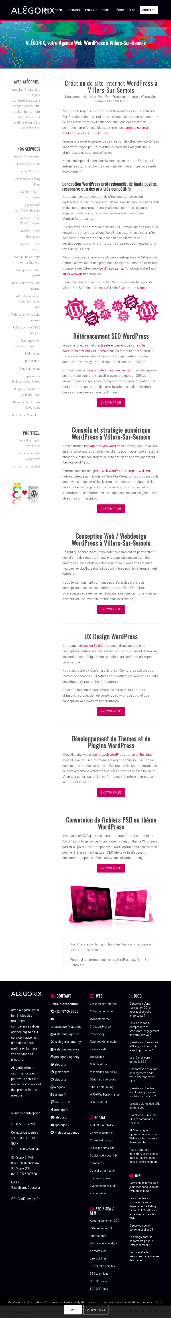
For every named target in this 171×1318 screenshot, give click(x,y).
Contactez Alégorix (134, 288)
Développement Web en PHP (27, 272)
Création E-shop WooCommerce (29, 220)
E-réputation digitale (103, 1266)
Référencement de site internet (26, 317)
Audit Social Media (101, 1125)
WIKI (138, 1175)
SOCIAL (100, 1117)
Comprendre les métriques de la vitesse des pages (144, 1256)
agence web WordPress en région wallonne (121, 471)
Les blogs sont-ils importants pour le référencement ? (141, 1241)
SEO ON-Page (98, 1281)
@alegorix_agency (67, 1042)
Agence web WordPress (107, 446)
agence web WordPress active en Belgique (122, 754)
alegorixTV (62, 1102)
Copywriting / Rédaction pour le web (26, 378)
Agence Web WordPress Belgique (27, 207)
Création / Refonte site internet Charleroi (26, 259)
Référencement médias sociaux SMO (27, 343)
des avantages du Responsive (29, 456)
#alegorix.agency (66, 1034)
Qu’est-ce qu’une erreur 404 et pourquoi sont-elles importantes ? (144, 1046)
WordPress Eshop (111, 268)
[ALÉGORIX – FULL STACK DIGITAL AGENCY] (33, 10)
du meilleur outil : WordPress (29, 443)
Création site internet (103, 1004)
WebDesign (97, 1056)
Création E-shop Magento (29, 246)
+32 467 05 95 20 (66, 1011)
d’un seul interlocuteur (26, 466)
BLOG (138, 996)
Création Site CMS (29, 171)
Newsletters (32, 361)
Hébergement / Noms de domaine (26, 404)
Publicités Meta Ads (102, 1148)
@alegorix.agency (66, 1057)
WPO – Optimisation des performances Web (28, 301)
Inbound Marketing (101, 1087)
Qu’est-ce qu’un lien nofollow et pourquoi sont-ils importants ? (142, 1092)
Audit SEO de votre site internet (25, 285)
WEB (99, 996)
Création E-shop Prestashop (29, 233)
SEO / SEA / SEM (102, 1211)
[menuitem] (47, 10)
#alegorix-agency (66, 1049)
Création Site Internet (26, 156)
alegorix (60, 1064)
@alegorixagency (66, 1132)
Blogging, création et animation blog (27, 391)
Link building (98, 1258)
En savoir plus (95, 1309)
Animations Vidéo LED (26, 415)
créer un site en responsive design (110, 370)
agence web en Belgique (88, 645)
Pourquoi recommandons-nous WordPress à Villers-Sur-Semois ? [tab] (110, 962)
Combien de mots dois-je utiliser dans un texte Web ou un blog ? (144, 1187)
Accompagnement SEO (104, 1220)
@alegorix (61, 1072)
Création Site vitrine (27, 164)
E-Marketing (32, 353)
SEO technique (99, 1273)
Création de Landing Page (27, 181)
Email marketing (30, 368)
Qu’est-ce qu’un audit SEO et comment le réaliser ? (142, 1119)
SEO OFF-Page (99, 1288)
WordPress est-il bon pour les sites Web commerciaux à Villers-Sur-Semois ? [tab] (110, 947)
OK (73, 1309)
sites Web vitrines (75, 274)
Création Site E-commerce (30, 194)
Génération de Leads (103, 1079)
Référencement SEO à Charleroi (26, 330)
